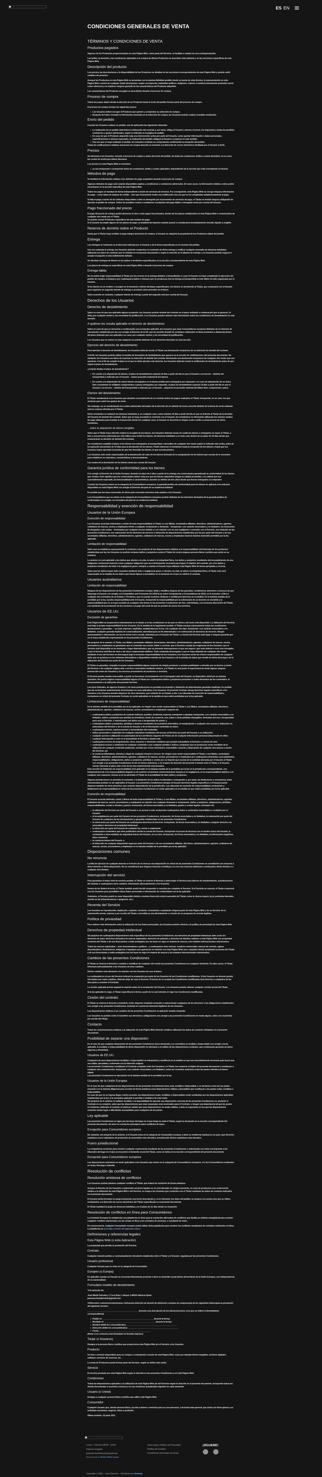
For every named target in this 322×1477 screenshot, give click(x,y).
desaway (138, 1473)
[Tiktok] (215, 1451)
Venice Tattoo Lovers (110, 1457)
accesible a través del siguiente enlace (122, 1229)
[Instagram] (205, 1451)
